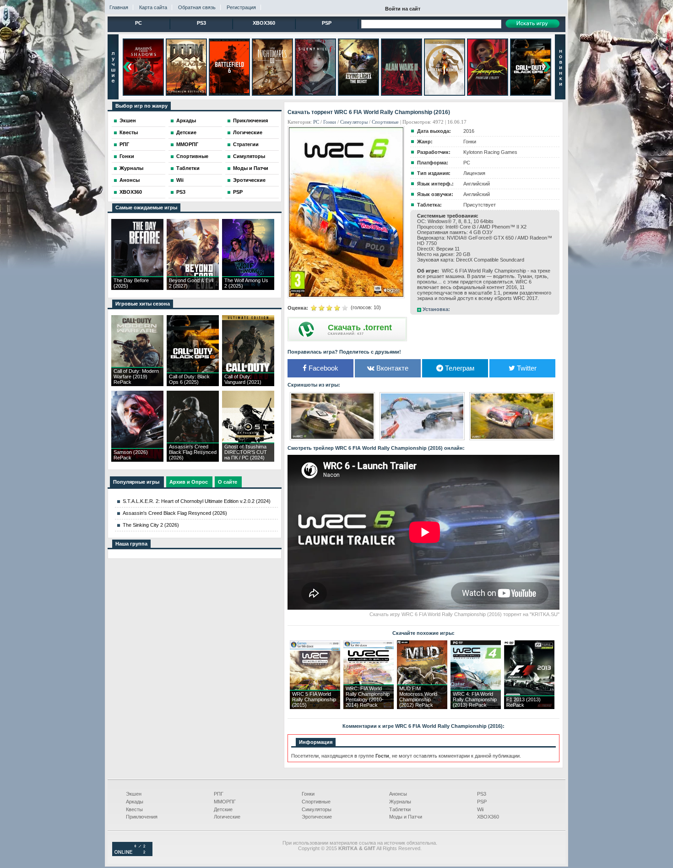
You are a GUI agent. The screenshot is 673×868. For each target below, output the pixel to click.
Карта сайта (153, 7)
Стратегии (246, 144)
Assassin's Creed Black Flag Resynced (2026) (175, 513)
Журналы (131, 168)
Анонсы (129, 180)
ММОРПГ (187, 144)
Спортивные (192, 156)
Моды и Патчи (250, 168)
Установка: (436, 309)
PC (138, 23)
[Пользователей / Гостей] (132, 854)
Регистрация (241, 7)
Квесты (128, 132)
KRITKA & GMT (356, 848)
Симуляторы (249, 156)
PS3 (201, 23)
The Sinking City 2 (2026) (151, 525)
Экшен (127, 120)
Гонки (126, 156)
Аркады (186, 120)
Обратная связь (197, 7)
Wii (180, 180)
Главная (118, 7)
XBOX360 (264, 23)
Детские (186, 132)
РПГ (124, 144)
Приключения (250, 120)
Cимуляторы (354, 122)
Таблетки (188, 168)
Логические (247, 132)
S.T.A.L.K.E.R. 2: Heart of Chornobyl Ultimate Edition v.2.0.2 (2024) (197, 501)
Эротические (249, 180)
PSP (326, 23)
